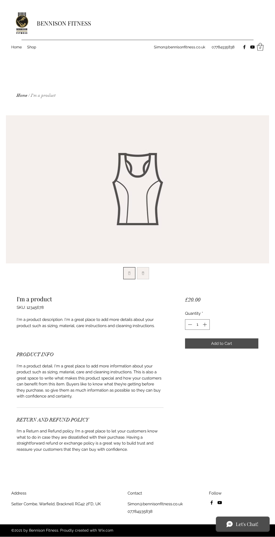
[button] (260, 47)
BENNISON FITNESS (64, 23)
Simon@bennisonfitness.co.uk (179, 47)
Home (22, 95)
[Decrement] (189, 325)
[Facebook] (244, 47)
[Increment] (205, 325)
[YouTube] (252, 47)
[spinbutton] (197, 325)
